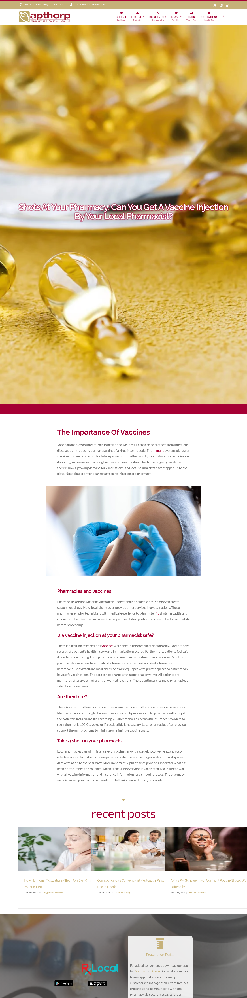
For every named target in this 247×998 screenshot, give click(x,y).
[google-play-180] (63, 982)
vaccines (107, 646)
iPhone (155, 971)
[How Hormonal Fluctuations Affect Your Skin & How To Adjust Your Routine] (68, 849)
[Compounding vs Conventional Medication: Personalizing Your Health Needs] (141, 849)
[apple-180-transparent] (97, 982)
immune (158, 450)
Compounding (123, 892)
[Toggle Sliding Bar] (223, 16)
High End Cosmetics (53, 892)
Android (140, 971)
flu (157, 613)
